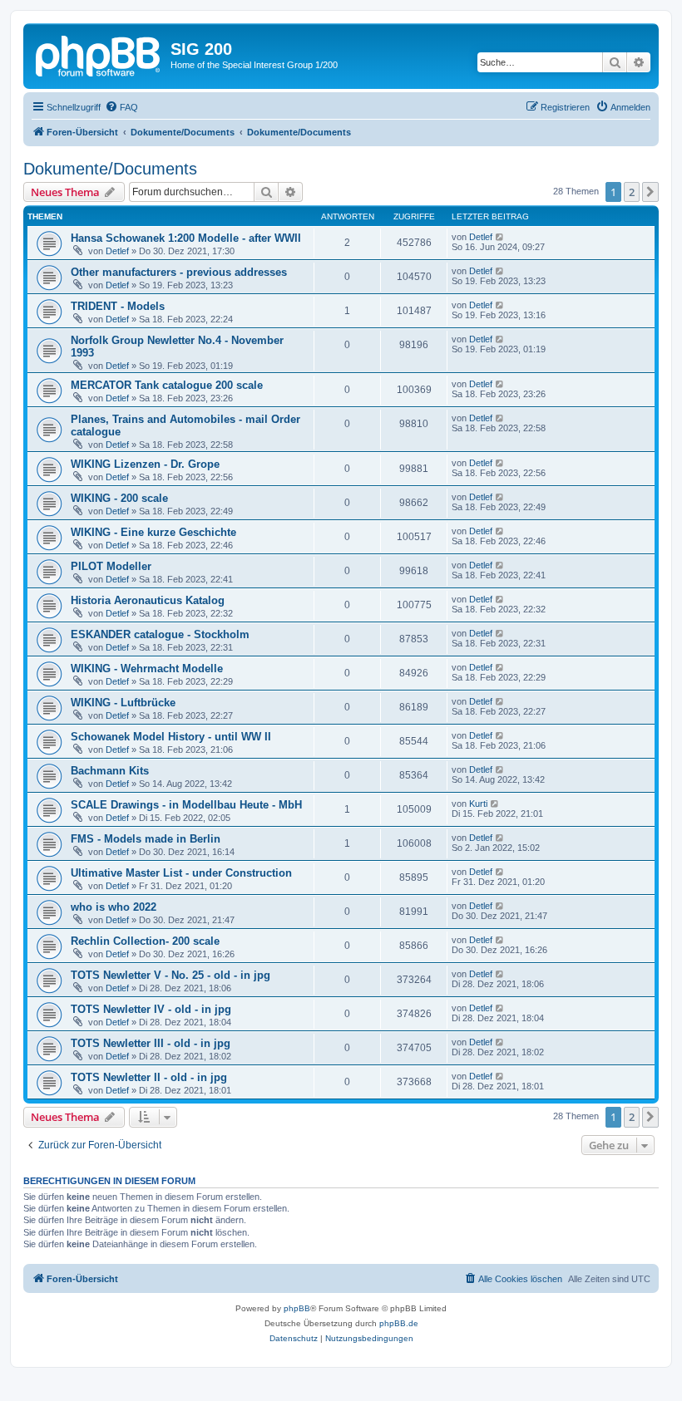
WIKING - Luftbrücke (123, 702)
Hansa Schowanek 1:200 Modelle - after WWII (186, 238)
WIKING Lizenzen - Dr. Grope (145, 464)
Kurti (478, 804)
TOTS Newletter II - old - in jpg (149, 1077)
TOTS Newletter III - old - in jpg (150, 1043)
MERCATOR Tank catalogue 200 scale (167, 385)
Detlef (117, 251)
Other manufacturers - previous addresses (179, 272)
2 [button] (632, 191)
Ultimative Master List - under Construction (181, 873)
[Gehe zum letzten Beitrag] (500, 237)
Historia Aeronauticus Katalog (148, 600)
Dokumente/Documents (110, 169)
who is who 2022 (113, 907)
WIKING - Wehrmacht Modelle (147, 668)
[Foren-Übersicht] (98, 54)
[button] (650, 192)
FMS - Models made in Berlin (145, 839)
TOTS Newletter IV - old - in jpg (151, 1009)
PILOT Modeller (111, 566)
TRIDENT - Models (118, 306)
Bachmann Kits (110, 770)
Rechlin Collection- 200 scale (145, 941)
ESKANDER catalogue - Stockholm (160, 634)
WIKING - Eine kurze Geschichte (153, 532)
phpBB (297, 1308)
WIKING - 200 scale (119, 498)
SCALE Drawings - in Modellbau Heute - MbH (186, 805)
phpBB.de (398, 1323)
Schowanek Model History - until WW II (171, 736)
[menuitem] (121, 107)
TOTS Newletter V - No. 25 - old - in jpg (170, 975)
